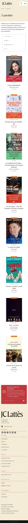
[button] (8, 36)
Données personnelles (6, 505)
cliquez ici (16, 396)
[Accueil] (7, 3)
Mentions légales (5, 509)
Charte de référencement (7, 513)
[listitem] (2, 432)
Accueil (2, 8)
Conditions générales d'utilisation (10, 511)
